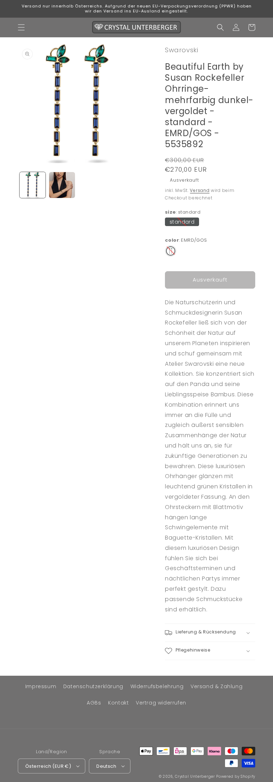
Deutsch (106, 766)
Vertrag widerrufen (161, 702)
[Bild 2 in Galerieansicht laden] (62, 185)
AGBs (94, 702)
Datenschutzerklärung (93, 686)
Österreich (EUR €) (48, 766)
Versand (199, 190)
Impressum (40, 686)
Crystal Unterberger (195, 776)
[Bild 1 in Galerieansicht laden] (33, 185)
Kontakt (118, 702)
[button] (21, 27)
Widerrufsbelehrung (157, 686)
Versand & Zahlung (216, 686)
